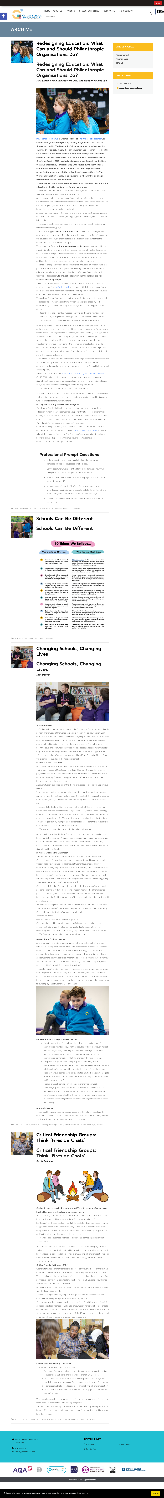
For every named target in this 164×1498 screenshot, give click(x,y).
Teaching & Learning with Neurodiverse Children (67, 1125)
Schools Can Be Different (64, 518)
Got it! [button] (156, 1493)
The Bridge (76, 508)
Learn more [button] (82, 1493)
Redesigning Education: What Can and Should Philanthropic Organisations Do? (70, 49)
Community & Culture (27, 508)
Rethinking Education (63, 508)
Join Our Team (91, 1449)
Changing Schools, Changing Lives (68, 651)
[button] (3, 16)
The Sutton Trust (61, 287)
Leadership (49, 508)
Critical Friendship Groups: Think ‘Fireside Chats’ (66, 1137)
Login (158, 3)
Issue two (41, 508)
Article (15, 508)
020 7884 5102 (125, 83)
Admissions (125, 1444)
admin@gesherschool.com (130, 88)
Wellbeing (99, 1125)
